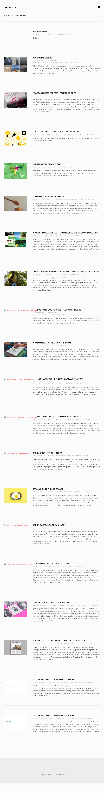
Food (77, 492)
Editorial (77, 96)
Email (82, 682)
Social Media (72, 62)
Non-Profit (85, 96)
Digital (64, 62)
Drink (87, 456)
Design (70, 96)
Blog (46, 62)
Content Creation (55, 62)
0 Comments (49, 34)
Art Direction (39, 62)
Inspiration (82, 605)
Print (92, 96)
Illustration (77, 134)
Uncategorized (63, 34)
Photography (89, 199)
